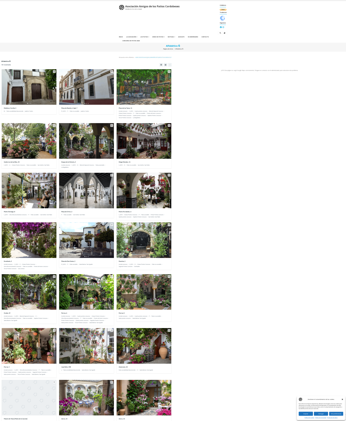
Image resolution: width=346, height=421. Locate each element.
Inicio (121, 37)
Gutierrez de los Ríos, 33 (11, 162)
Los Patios (144, 37)
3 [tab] (30, 103)
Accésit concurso (123, 111)
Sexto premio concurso (67, 322)
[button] (342, 399)
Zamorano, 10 (123, 367)
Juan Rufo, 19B (66, 367)
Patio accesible (35, 215)
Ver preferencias (336, 414)
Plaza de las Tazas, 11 (125, 108)
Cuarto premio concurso (141, 111)
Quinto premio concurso (139, 115)
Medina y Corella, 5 (10, 108)
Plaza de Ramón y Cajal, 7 (69, 108)
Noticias (171, 37)
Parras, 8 (121, 313)
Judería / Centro (29, 111)
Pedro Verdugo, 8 (9, 211)
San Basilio (137, 266)
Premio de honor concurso (154, 113)
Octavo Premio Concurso (125, 113)
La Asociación (131, 37)
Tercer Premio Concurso (125, 117)
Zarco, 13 (122, 419)
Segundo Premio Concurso (125, 266)
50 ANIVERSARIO (193, 37)
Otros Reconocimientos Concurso (18, 215)
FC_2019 (63, 111)
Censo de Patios (157, 37)
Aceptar (305, 414)
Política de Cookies (309, 417)
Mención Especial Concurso (156, 111)
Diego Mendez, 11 (124, 162)
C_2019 (131, 111)
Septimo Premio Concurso (154, 115)
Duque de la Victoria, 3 (68, 162)
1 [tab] (27, 103)
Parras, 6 (64, 313)
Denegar (321, 414)
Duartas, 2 (122, 261)
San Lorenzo (21, 268)
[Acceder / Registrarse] (224, 33)
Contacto (205, 37)
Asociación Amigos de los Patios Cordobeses (152, 6)
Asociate (181, 37)
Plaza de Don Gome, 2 (68, 261)
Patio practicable (100, 165)
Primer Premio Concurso (125, 115)
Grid (161, 65)
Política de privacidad (320, 417)
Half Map (170, 65)
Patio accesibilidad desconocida (15, 111)
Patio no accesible (74, 111)
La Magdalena (136, 117)
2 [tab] (86, 103)
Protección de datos (332, 417)
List (165, 65)
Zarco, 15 (64, 419)
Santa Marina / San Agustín (86, 264)
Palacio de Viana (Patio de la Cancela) (15, 419)
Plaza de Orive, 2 (66, 211)
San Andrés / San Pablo (43, 165)
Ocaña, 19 (7, 313)
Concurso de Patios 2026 (131, 41)
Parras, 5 (7, 367)
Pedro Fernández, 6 (125, 211)
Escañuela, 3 (8, 261)
